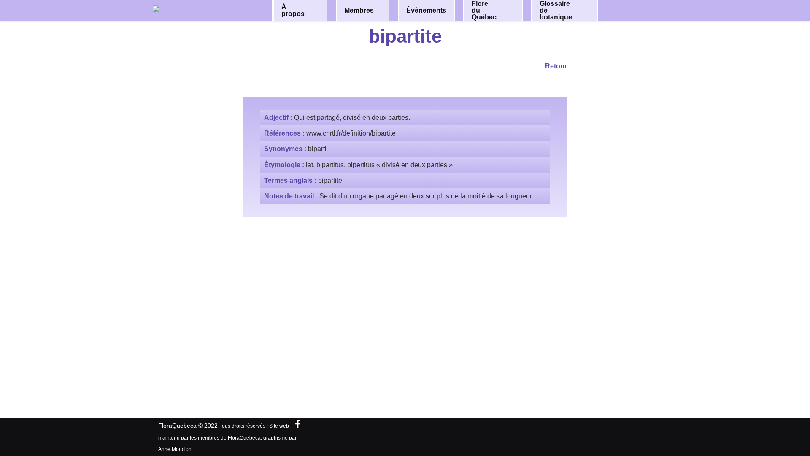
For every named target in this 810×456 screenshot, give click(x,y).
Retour (556, 66)
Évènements (426, 10)
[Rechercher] (636, 10)
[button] (315, 10)
